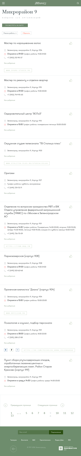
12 (72, 413)
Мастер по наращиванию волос (22, 43)
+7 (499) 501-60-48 (15, 270)
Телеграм (13, 440)
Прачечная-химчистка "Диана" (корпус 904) (29, 289)
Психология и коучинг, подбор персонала (28, 323)
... (19, 413)
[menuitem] (13, 440)
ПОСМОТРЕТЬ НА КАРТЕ (14, 25)
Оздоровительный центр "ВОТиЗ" (23, 113)
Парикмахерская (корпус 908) (21, 256)
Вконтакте (24, 440)
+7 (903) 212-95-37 (14, 57)
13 (12, 415)
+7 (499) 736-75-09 (15, 233)
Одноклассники (45, 440)
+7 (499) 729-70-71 (14, 187)
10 (57, 413)
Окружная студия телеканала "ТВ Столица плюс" (32, 143)
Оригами (9, 173)
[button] (10, 33)
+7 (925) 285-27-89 (15, 337)
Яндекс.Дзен (59, 440)
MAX (33, 440)
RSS (69, 440)
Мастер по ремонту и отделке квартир (26, 80)
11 (64, 413)
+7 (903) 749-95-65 (15, 94)
